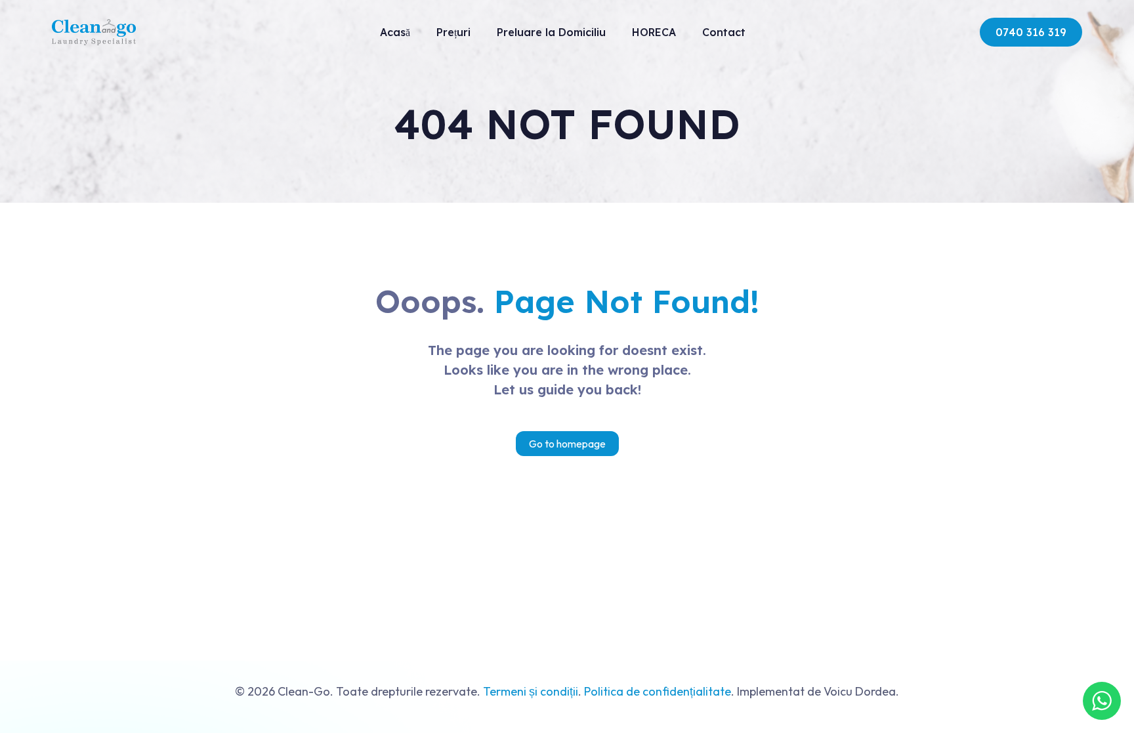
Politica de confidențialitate (657, 691)
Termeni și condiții (530, 691)
